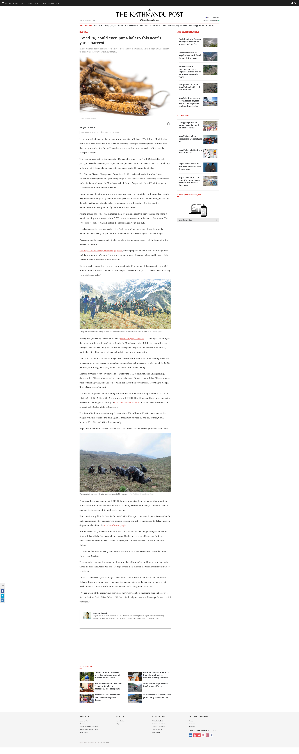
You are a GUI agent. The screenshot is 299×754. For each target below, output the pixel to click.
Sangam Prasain (87, 127)
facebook (2, 591)
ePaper (118, 724)
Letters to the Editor (158, 724)
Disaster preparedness (177, 25)
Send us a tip (156, 732)
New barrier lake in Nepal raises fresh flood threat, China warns (190, 55)
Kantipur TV (211, 735)
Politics (15, 3)
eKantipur (190, 735)
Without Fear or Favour (149, 20)
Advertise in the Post (158, 726)
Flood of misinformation (155, 25)
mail (2, 600)
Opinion (29, 3)
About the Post (84, 721)
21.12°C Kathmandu (213, 17)
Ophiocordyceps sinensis (132, 338)
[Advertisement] (125, 647)
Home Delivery (120, 721)
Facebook (192, 724)
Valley (22, 3)
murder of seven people (115, 525)
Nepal (199, 735)
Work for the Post (157, 729)
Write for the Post (157, 721)
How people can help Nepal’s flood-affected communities (189, 87)
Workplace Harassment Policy (89, 729)
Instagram (192, 726)
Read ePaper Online (185, 220)
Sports (44, 3)
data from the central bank (126, 402)
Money (37, 3)
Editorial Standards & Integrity (89, 726)
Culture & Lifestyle (54, 3)
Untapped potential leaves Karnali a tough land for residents (189, 125)
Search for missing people (105, 25)
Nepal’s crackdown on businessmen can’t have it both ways (190, 166)
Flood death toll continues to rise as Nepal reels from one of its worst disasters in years (190, 72)
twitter (2, 596)
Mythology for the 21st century (201, 25)
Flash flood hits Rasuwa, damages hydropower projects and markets (190, 41)
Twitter (191, 721)
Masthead (82, 724)
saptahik (195, 735)
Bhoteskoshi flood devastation (130, 25)
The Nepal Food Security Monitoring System (101, 250)
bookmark (168, 123)
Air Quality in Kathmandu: (211, 20)
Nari (203, 735)
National (8, 3)
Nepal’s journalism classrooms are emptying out (190, 139)
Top (294, 736)
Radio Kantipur (207, 735)
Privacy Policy (84, 732)
